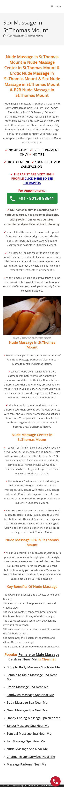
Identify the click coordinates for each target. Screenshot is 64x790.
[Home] (4, 35)
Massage (24, 359)
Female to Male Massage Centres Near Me (33, 657)
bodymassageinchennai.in (23, 785)
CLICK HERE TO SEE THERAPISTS (38, 180)
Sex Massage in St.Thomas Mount (26, 35)
